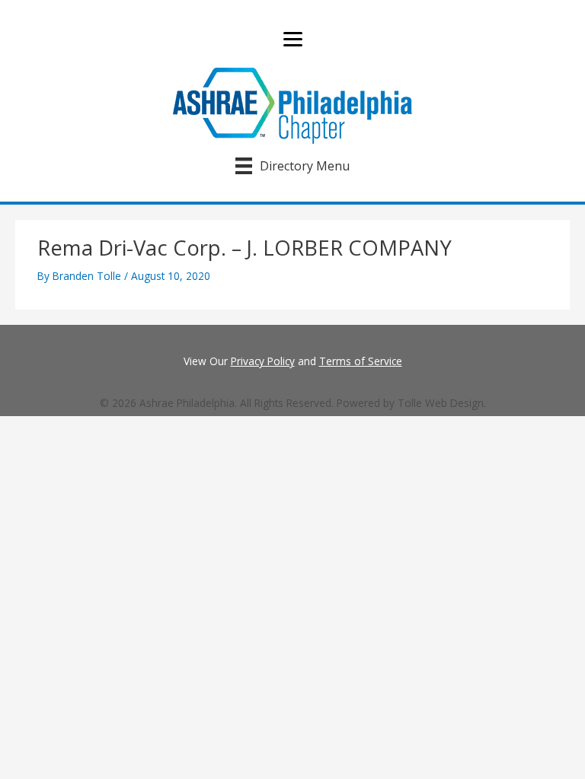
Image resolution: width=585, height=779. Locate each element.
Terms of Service (360, 361)
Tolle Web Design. (442, 403)
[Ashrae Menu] (292, 39)
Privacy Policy (263, 361)
